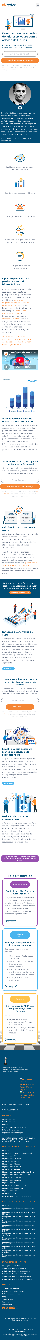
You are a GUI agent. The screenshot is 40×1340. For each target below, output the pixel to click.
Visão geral (6, 1151)
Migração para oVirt (10, 1191)
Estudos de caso (8, 1122)
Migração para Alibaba (11, 1164)
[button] (37, 5)
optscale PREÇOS (10, 1110)
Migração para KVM (9, 1183)
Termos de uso (13, 1329)
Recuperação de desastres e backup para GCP (18, 1217)
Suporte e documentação (12, 1133)
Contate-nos (7, 1305)
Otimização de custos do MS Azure (16, 1271)
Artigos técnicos (8, 1119)
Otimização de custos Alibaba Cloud (16, 1277)
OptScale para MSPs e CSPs (13, 1291)
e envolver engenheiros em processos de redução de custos (15, 302)
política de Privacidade (24, 1330)
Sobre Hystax (7, 1299)
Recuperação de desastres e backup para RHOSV (18, 1226)
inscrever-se (23, 1104)
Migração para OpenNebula (13, 1188)
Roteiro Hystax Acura (10, 1130)
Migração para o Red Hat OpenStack (16, 1175)
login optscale (9, 1104)
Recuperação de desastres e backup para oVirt (18, 1247)
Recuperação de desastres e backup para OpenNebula (18, 1251)
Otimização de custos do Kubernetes (17, 1279)
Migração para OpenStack (12, 1177)
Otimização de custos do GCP (14, 1274)
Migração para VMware (11, 1169)
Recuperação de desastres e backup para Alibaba (18, 1221)
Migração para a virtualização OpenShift (18, 1172)
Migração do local (9, 1193)
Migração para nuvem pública (14, 1185)
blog (4, 1297)
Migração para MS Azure (11, 1159)
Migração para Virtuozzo (11, 1180)
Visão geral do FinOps (11, 1266)
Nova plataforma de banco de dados (16, 1196)
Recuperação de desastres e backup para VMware (18, 1239)
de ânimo (6, 67)
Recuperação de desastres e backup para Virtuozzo (18, 1234)
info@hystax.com (22, 1320)
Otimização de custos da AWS (14, 1268)
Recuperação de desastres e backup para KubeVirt (18, 1230)
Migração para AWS (10, 1156)
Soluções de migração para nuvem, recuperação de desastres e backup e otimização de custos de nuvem (19, 1139)
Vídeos (5, 1125)
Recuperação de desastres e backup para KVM (18, 1256)
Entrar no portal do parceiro (13, 1294)
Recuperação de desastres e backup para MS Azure (18, 1213)
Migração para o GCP (10, 1161)
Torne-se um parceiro (10, 1289)
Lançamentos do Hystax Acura (14, 1127)
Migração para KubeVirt (11, 1167)
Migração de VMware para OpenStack (17, 1153)
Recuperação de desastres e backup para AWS (18, 1209)
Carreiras (5, 1302)
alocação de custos (10, 319)
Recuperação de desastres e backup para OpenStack (18, 1243)
